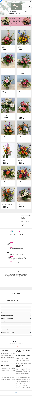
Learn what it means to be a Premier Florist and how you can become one (15, 344)
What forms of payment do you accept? (7, 315)
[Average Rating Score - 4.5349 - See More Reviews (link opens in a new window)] (16, 231)
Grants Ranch (27, 355)
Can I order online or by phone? (6, 312)
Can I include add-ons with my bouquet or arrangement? (10, 326)
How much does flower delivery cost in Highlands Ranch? (10, 309)
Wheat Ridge (27, 354)
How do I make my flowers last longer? (7, 329)
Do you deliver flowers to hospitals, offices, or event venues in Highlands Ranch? (13, 324)
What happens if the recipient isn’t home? (7, 321)
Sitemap (16, 392)
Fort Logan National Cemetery (26, 368)
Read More (15, 334)
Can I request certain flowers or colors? (7, 318)
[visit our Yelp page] (17, 346)
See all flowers (28, 211)
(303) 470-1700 (23, 217)
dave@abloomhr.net (24, 218)
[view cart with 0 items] (30, 6)
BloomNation (20, 343)
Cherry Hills (24, 354)
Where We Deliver (5, 350)
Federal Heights (23, 355)
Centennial (22, 354)
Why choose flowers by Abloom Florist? (7, 332)
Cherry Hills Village (18, 354)
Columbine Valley (20, 355)
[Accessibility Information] (1, 1)
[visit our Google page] (14, 346)
